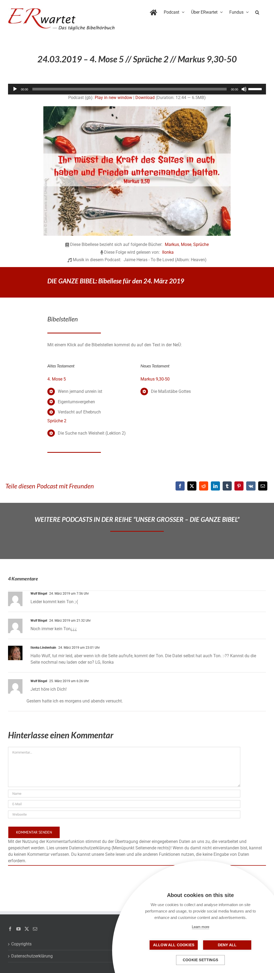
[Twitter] (27, 929)
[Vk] (251, 486)
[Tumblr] (227, 486)
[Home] (153, 11)
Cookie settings (200, 960)
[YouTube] (18, 929)
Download (145, 97)
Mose (186, 244)
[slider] (255, 88)
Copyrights (21, 944)
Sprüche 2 (56, 420)
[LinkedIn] (215, 486)
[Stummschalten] (244, 89)
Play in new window (113, 97)
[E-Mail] (263, 486)
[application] (137, 89)
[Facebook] (180, 486)
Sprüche (201, 244)
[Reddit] (204, 486)
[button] (257, 11)
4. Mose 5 (56, 379)
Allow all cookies (173, 945)
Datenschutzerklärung (32, 956)
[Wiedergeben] (15, 89)
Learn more (200, 927)
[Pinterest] (239, 486)
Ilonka (168, 252)
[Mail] (35, 929)
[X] (192, 486)
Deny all (227, 945)
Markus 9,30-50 (155, 379)
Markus (172, 244)
